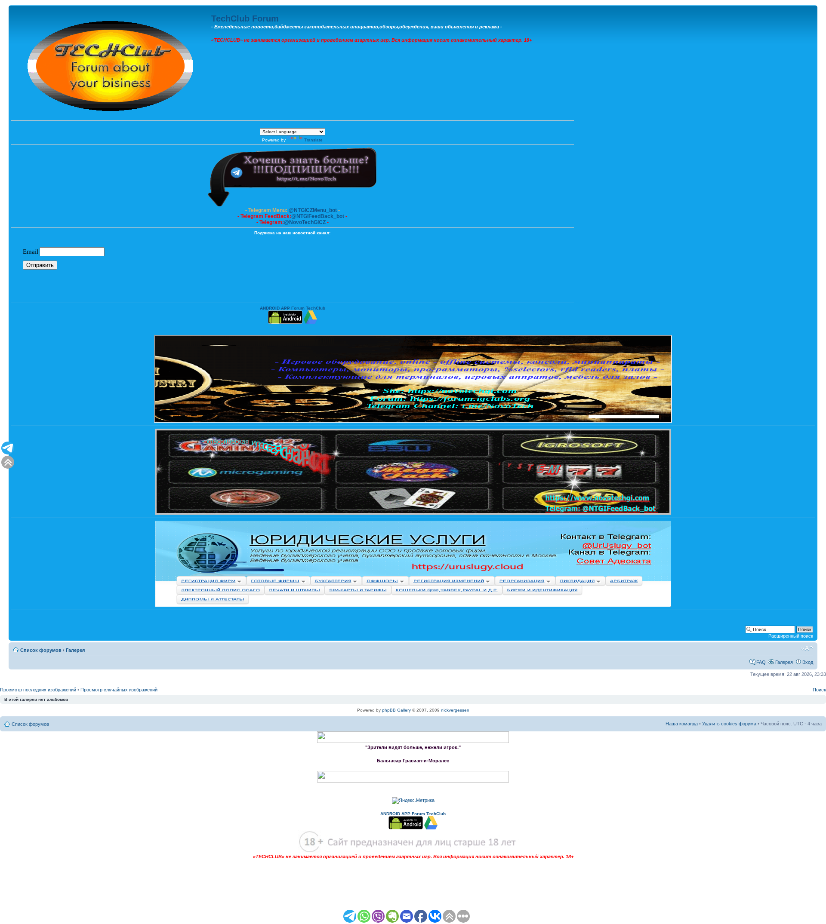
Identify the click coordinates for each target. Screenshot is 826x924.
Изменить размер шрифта (807, 648)
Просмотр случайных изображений (118, 689)
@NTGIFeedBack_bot (317, 216)
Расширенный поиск (790, 636)
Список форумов (41, 650)
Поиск (819, 689)
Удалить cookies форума (729, 723)
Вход (807, 662)
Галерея (75, 650)
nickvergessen (455, 710)
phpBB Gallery (396, 710)
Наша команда (682, 723)
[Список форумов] (111, 63)
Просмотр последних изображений (38, 689)
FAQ (761, 662)
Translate (313, 140)
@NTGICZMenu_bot (313, 210)
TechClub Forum (245, 18)
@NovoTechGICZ (305, 222)
